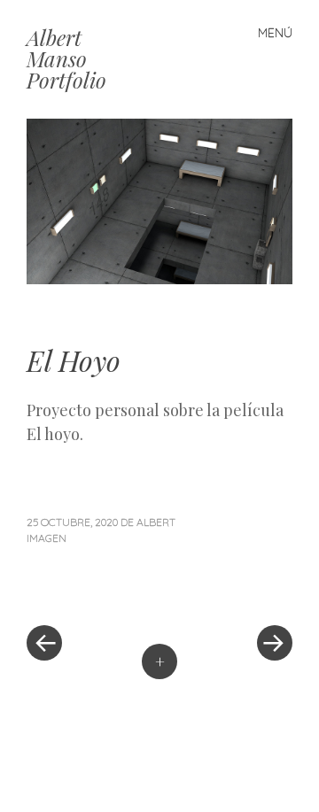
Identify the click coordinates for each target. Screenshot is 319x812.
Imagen (46, 538)
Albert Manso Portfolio (66, 58)
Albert (155, 522)
